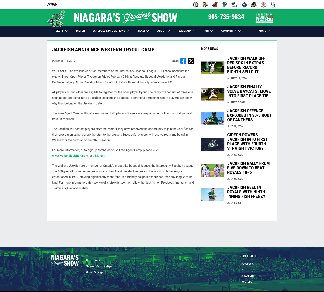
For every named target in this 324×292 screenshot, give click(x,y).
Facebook (247, 263)
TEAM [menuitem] (144, 31)
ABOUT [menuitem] (164, 31)
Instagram (248, 275)
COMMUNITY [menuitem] (231, 31)
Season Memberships (99, 266)
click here (99, 156)
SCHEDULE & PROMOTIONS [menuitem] (111, 31)
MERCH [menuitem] (82, 30)
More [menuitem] (265, 31)
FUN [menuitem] (209, 31)
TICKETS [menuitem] (61, 31)
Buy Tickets (93, 260)
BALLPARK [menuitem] (187, 31)
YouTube (247, 281)
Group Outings (94, 272)
